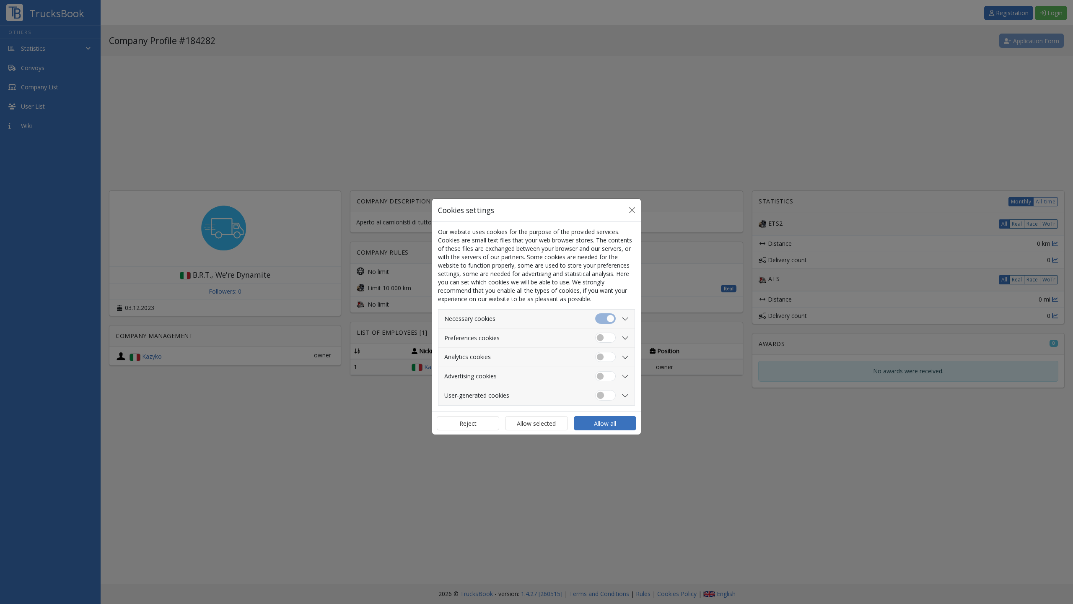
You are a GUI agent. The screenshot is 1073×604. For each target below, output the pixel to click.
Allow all (605, 423)
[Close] (632, 210)
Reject (468, 423)
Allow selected (536, 423)
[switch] (605, 338)
